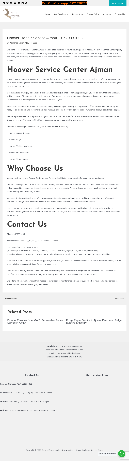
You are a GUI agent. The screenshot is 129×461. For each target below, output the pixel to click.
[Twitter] (7, 3)
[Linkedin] (19, 3)
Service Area (77, 14)
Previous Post (10, 298)
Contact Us (120, 14)
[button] (117, 3)
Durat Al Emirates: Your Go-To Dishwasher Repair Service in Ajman (35, 321)
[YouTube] (15, 3)
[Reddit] (22, 3)
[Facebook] (4, 3)
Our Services (60, 14)
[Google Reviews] (26, 3)
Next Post (120, 298)
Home (47, 14)
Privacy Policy (93, 14)
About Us (107, 14)
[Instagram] (11, 3)
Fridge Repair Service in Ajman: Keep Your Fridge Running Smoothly (94, 321)
